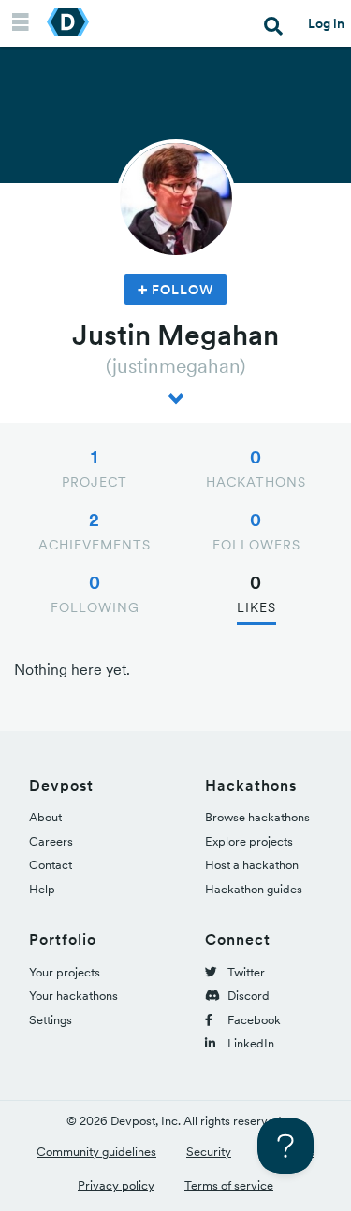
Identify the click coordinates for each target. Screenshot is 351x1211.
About (45, 817)
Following (95, 593)
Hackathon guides (253, 889)
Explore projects (249, 841)
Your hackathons (73, 996)
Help (42, 889)
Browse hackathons (257, 817)
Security (208, 1152)
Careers (51, 841)
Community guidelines (96, 1152)
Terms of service (228, 1185)
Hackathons (256, 468)
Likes (256, 593)
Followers (256, 530)
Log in (326, 23)
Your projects (64, 972)
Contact (50, 865)
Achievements (94, 530)
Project (94, 468)
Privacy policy (116, 1185)
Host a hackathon (252, 865)
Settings (50, 1020)
